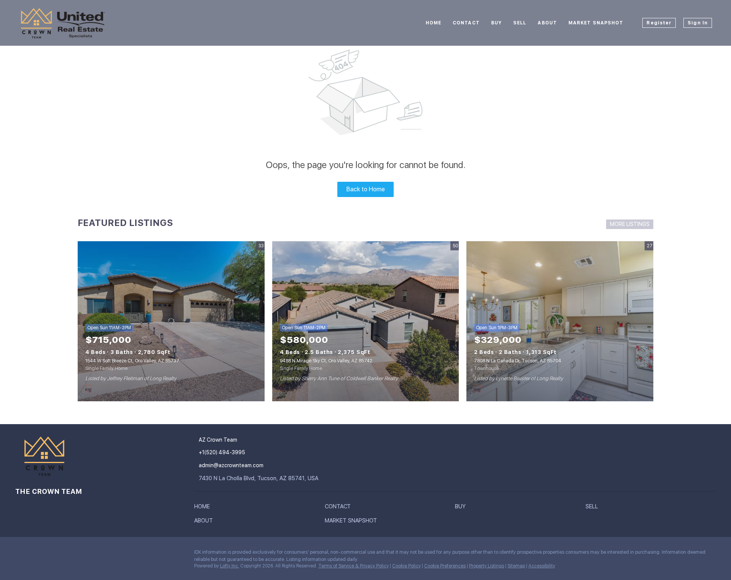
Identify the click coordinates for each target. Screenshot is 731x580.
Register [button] (659, 23)
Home (433, 23)
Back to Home (365, 189)
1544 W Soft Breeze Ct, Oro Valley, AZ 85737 (132, 361)
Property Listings (486, 566)
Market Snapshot (596, 23)
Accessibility (541, 566)
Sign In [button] (698, 23)
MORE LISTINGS (630, 224)
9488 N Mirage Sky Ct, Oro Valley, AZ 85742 (326, 361)
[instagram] (21, 554)
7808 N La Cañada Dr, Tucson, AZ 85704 (517, 361)
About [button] (547, 23)
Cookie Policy (406, 566)
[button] (204, 508)
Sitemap (516, 566)
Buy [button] (496, 23)
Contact (466, 23)
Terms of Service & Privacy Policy (353, 566)
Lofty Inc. (229, 566)
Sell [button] (519, 23)
